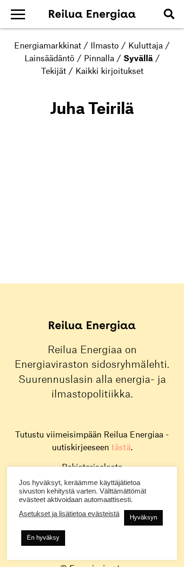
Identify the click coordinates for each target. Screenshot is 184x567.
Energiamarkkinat (47, 45)
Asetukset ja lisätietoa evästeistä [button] (69, 514)
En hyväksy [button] (43, 537)
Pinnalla (99, 58)
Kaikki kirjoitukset (109, 70)
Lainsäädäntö (50, 58)
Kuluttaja (145, 45)
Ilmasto (105, 45)
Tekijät (53, 70)
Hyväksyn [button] (143, 517)
